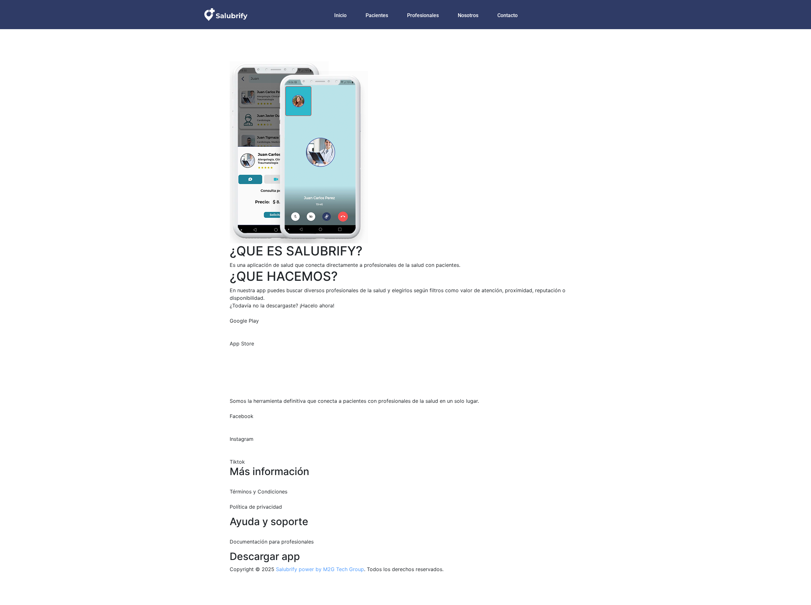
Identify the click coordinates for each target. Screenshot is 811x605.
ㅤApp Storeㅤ (242, 343)
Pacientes (377, 15)
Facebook (241, 416)
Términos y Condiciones (258, 491)
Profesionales (423, 15)
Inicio (340, 15)
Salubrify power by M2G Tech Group (320, 569)
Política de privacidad (256, 507)
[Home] (225, 14)
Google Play (244, 321)
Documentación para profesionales (272, 541)
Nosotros (468, 15)
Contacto (507, 15)
